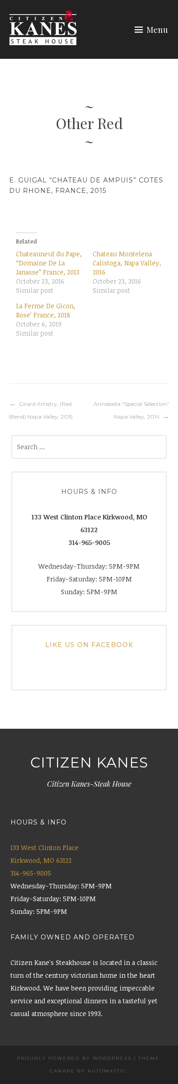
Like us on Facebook (89, 645)
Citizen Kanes (89, 762)
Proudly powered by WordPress (74, 1058)
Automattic (107, 1071)
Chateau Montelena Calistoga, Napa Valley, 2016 (127, 262)
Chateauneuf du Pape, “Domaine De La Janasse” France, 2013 (49, 262)
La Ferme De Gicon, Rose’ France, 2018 (45, 310)
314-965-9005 (30, 873)
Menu (157, 29)
